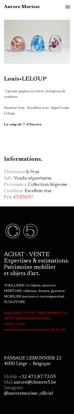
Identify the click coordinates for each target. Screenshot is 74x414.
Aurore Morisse (22, 7)
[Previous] (11, 42)
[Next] (62, 42)
